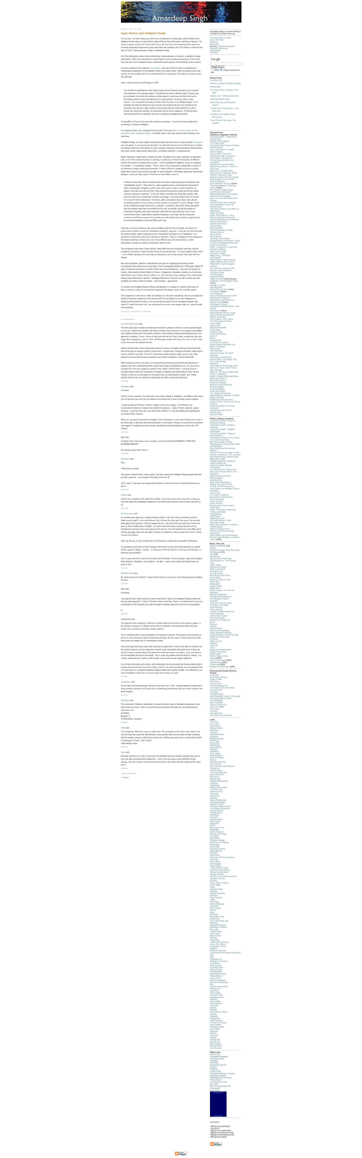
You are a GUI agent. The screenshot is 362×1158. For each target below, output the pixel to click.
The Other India (216, 789)
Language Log (215, 959)
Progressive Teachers (219, 961)
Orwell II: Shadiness (218, 374)
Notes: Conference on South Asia (223, 247)
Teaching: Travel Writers (220, 238)
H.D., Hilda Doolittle (218, 361)
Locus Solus (215, 934)
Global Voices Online (218, 787)
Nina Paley (214, 902)
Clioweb (213, 1014)
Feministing (214, 745)
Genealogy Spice (217, 997)
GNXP (212, 825)
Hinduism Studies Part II (220, 529)
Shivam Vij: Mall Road (219, 872)
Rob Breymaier (127, 514)
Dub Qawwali (215, 552)
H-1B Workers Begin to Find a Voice (225, 438)
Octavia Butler (216, 207)
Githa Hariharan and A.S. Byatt (222, 313)
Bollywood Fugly (216, 739)
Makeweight (215, 845)
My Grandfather (216, 700)
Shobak (213, 1008)
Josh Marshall (215, 1048)
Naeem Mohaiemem (218, 800)
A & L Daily (214, 724)
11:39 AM (124, 381)
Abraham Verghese (218, 249)
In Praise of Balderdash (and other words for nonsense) (224, 244)
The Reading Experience (220, 809)
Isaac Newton (155, 68)
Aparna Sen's (218, 616)
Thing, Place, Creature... (220, 883)
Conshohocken (216, 690)
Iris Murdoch (215, 311)
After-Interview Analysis (219, 298)
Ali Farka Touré (216, 571)
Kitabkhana (214, 815)
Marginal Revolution (218, 925)
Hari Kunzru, (221, 357)
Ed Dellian (125, 700)
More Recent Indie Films (220, 575)
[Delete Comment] (129, 489)
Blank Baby (214, 1090)
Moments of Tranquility (219, 842)
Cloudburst (214, 692)
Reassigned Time (217, 828)
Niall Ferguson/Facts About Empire (224, 457)
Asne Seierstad (216, 294)
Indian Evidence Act (218, 463)
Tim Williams (215, 963)
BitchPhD (214, 914)
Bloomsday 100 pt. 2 (218, 378)
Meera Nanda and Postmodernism (224, 535)
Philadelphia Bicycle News (221, 1078)
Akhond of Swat (216, 804)
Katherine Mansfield (218, 327)
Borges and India (217, 397)
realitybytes (125, 682)
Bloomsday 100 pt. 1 (218, 380)
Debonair (213, 1010)
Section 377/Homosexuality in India (224, 453)
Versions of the (221, 270)
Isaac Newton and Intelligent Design (224, 489)
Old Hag (213, 938)
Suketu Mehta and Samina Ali (222, 315)
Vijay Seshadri (216, 370)
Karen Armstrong (217, 499)
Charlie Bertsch (216, 976)
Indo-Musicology (216, 614)
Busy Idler (214, 929)
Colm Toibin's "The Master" (221, 158)
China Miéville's (220, 183)
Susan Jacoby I (216, 503)
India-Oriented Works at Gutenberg (224, 219)
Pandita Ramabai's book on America (225, 145)
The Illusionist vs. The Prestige (223, 561)
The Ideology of (219, 599)
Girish (212, 887)
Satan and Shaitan (217, 391)
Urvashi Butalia (216, 527)
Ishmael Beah (215, 139)
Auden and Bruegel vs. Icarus (222, 215)
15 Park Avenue (216, 573)
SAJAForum (215, 741)
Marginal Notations (217, 893)
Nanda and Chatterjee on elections (224, 525)
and (220, 650)
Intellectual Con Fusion (219, 942)
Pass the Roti (215, 764)
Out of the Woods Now (219, 921)
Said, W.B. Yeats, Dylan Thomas (223, 368)
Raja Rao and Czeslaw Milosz (222, 164)
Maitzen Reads (216, 728)
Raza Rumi (214, 777)
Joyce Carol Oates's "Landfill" (222, 149)
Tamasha (213, 732)
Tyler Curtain (215, 993)
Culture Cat (214, 919)
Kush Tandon (215, 908)
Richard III (214, 364)
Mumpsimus (215, 1018)
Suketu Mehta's (222, 344)
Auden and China (217, 213)
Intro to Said (215, 349)
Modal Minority (216, 851)
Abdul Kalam (215, 516)
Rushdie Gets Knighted (219, 141)
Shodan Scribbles (217, 758)
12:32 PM (124, 508)
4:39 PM (124, 614)
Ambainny (214, 783)
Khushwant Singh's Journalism (222, 156)
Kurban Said (215, 325)
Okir (211, 984)
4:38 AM (124, 722)
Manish (124, 495)
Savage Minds (216, 931)
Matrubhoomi (215, 556)
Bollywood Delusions (218, 594)
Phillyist (213, 1067)
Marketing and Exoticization (221, 400)
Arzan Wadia (215, 885)
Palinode (213, 999)
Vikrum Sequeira (217, 832)
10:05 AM (146, 311)
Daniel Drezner (216, 1003)
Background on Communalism (222, 505)
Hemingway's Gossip (218, 304)
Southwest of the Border (220, 870)
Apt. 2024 (214, 1084)
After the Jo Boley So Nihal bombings (225, 83)
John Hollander (216, 351)
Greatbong (214, 751)
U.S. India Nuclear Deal (219, 440)
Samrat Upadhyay (217, 181)
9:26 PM (124, 768)
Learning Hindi (216, 480)
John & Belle (215, 1001)
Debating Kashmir (217, 518)
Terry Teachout (216, 898)
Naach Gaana (215, 866)
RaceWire (214, 749)
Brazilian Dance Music (219, 656)
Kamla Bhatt (215, 861)
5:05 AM (124, 676)
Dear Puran (214, 681)
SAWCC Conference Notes (221, 175)
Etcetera (213, 881)
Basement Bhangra (218, 546)
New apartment (216, 713)
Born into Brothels (217, 618)
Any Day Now (215, 683)
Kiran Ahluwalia (216, 607)
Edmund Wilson (216, 414)
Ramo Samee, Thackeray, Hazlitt (223, 173)
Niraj (212, 957)
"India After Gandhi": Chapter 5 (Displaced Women (222, 422)
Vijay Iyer (214, 645)
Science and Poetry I (218, 224)
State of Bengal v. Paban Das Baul (224, 635)
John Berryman (216, 287)
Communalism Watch (219, 1012)
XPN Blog (214, 1063)
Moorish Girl (215, 1042)
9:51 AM (124, 695)
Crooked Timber (216, 995)
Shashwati (214, 794)
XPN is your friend (217, 569)
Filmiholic (214, 853)
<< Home (125, 777)
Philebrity (214, 1069)
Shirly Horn (214, 582)
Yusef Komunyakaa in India (221, 230)
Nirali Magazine (216, 756)
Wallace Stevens (217, 232)
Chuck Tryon (215, 978)
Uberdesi (213, 798)
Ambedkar (214, 491)
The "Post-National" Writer (220, 321)
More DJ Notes (216, 628)
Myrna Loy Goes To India (220, 580)
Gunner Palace (216, 586)
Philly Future (215, 1054)
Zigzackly (214, 1031)
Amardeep (125, 386)
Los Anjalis (214, 836)
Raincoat (213, 624)
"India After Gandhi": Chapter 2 (222, 433)
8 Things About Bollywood (220, 597)
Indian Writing (215, 747)
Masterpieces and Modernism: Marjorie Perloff (222, 301)
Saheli (212, 900)
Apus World (214, 855)
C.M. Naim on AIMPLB (219, 495)
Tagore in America (217, 279)
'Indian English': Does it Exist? (222, 262)
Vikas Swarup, (218, 251)
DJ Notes (214, 639)
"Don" (212, 563)
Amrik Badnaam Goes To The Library (225, 696)
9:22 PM (124, 747)
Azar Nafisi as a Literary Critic (222, 268)
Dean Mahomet (216, 147)
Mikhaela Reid (216, 1046)
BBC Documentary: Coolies (221, 442)
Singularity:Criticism (218, 946)
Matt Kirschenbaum (218, 980)
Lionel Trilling (215, 323)
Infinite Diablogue (217, 904)
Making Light (215, 779)
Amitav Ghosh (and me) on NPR (223, 296)
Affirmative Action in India (220, 520)
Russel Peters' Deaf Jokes (221, 558)
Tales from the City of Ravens (222, 766)
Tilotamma (214, 906)
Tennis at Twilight (217, 707)
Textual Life (214, 768)
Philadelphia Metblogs (219, 1056)
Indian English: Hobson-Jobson (222, 260)
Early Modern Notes (218, 974)
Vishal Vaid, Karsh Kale (219, 637)
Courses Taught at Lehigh (220, 38)
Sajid (123, 728)
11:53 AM (124, 432)
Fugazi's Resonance (218, 652)
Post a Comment (129, 773)
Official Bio (214, 44)
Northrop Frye (215, 412)
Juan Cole (214, 1006)
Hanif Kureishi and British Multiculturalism (220, 477)
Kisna (212, 622)
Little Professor (216, 1020)
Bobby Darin (215, 584)
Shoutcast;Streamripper (219, 631)
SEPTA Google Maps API (220, 1086)
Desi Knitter (215, 838)
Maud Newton (215, 1044)
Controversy (222, 486)
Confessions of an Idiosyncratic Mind (225, 953)
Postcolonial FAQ (217, 389)
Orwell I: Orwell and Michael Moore (224, 376)
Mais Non (214, 895)
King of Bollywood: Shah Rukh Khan (225, 550)
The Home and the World (220, 806)
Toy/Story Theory (217, 272)
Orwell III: (224, 372)
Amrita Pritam (215, 234)
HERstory (214, 923)
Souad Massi (215, 578)
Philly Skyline (215, 1080)
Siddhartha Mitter (217, 734)
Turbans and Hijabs (218, 512)
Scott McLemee (216, 967)
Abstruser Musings (217, 849)
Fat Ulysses (215, 291)
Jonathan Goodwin (217, 878)
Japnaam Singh (216, 889)
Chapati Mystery (216, 811)
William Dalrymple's (224, 194)
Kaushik (213, 1037)
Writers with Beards (218, 317)
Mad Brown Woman (218, 762)
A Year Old (214, 675)
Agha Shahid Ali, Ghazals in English (225, 395)
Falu (212, 554)
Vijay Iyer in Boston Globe (220, 603)
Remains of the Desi (218, 834)
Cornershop (214, 664)
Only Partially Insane (218, 1082)
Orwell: (223, 510)
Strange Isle (215, 1039)
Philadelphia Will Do (218, 1065)
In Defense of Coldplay (219, 605)
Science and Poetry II (219, 222)
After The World (216, 703)
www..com (218, 1092)
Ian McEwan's (220, 192)
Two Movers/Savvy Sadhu (220, 698)
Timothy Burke (216, 813)
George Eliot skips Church (220, 410)
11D (211, 955)
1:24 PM (124, 583)
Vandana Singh (216, 332)
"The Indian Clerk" (217, 143)
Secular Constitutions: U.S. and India (225, 455)
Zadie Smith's (220, 196)
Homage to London (217, 285)
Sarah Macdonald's (222, 205)
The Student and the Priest (221, 715)
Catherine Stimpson (218, 383)
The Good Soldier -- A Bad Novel (223, 137)
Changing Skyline (217, 1059)
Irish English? (215, 258)
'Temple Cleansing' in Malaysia (222, 461)
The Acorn (214, 1035)
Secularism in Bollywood (220, 620)
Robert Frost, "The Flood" (220, 255)
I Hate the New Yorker (219, 868)
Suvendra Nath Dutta (129, 324)
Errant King (214, 847)
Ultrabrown (214, 730)
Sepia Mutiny (215, 50)
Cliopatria (214, 1016)
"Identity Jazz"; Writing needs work (224, 96)
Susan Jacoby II (216, 501)
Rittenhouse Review (218, 1076)
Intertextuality (215, 340)
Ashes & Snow (216, 609)
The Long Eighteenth (218, 772)
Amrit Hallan (215, 1029)
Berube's (217, 387)
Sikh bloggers (215, 864)
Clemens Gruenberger (219, 982)
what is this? (218, 1116)
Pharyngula (197, 142)
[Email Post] (152, 311)
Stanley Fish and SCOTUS (221, 484)
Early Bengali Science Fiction (222, 179)
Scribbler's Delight (217, 840)
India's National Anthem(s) (220, 633)
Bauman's (221, 385)
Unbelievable (215, 87)
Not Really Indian (217, 1027)
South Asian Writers (218, 334)
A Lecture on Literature (219, 342)
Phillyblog (214, 1061)
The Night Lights (216, 694)
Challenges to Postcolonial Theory (224, 281)
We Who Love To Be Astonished (223, 876)
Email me (214, 42)
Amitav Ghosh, (223, 359)
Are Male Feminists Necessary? (223, 469)
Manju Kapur (215, 330)
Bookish (213, 1033)
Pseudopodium (216, 972)
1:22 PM (124, 568)
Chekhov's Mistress (218, 950)
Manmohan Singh (217, 522)
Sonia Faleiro (215, 821)
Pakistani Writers (217, 277)
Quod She (214, 859)
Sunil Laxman (215, 965)
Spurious (213, 948)
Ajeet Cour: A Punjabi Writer (221, 171)
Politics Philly (215, 1071)
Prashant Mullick (217, 874)
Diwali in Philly (216, 679)
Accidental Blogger (217, 802)
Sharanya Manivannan (219, 781)
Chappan (213, 891)
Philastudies (215, 1088)
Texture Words (216, 226)
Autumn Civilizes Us (218, 705)
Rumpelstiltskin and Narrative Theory (225, 241)
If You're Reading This (219, 686)
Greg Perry (214, 991)
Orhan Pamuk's (219, 289)
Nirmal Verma (215, 236)
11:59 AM (124, 453)
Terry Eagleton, (221, 319)
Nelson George (216, 970)
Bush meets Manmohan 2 (220, 482)
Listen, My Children (218, 944)
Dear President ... (217, 436)
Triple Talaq (214, 508)
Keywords (214, 817)
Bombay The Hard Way (219, 667)
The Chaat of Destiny (218, 677)
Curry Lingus (215, 753)
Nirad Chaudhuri (216, 228)
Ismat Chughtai (216, 152)
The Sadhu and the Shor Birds (222, 688)
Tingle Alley (214, 940)
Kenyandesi (215, 743)
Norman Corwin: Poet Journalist (223, 202)
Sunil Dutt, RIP (216, 80)
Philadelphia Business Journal (222, 1073)
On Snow (213, 711)
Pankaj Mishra (216, 514)
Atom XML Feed (216, 40)
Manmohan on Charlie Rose (221, 497)
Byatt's (217, 347)
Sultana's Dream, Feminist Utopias (224, 177)
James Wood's (224, 366)
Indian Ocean (215, 565)
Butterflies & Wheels (218, 927)
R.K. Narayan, (221, 190)
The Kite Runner (216, 275)
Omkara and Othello (218, 567)
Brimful (213, 910)
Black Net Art (215, 936)
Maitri (212, 912)
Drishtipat (214, 736)
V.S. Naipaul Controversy (220, 393)
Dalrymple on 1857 (217, 459)
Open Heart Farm (217, 775)
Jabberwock (215, 785)
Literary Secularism (227, 46)
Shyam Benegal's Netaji (220, 99)
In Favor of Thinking (218, 1023)
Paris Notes (215, 709)
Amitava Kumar (216, 792)
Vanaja (213, 548)
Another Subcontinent (219, 987)
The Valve (214, 53)
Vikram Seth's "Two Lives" (221, 154)
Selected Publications (219, 48)
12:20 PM (124, 489)
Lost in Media (215, 1025)
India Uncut (214, 796)
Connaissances (216, 819)
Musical (213, 760)
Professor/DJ (215, 654)
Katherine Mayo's (222, 217)
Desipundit (214, 823)
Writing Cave (215, 989)
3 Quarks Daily (216, 770)
